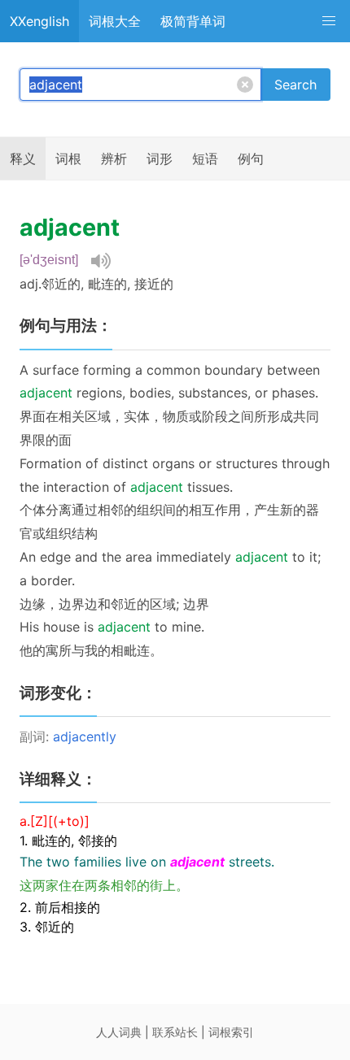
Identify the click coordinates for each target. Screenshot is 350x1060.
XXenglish (39, 21)
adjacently (84, 736)
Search (295, 84)
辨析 (114, 158)
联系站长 (175, 1032)
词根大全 (115, 21)
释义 (23, 158)
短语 (205, 158)
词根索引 (231, 1032)
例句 (251, 158)
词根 (68, 158)
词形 (160, 158)
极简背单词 (192, 21)
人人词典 (119, 1032)
